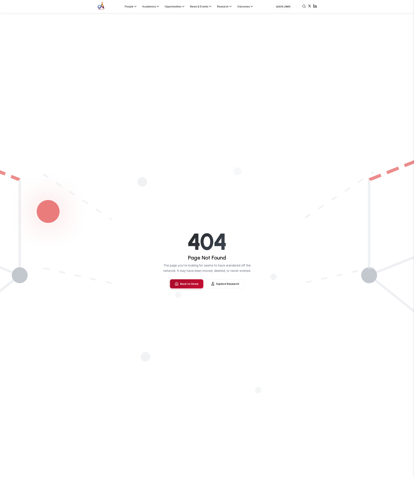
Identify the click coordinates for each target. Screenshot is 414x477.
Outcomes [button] (243, 6)
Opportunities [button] (173, 6)
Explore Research (227, 283)
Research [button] (223, 6)
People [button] (129, 6)
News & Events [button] (199, 6)
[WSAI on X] (309, 6)
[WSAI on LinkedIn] (315, 6)
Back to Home (189, 283)
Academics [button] (149, 6)
